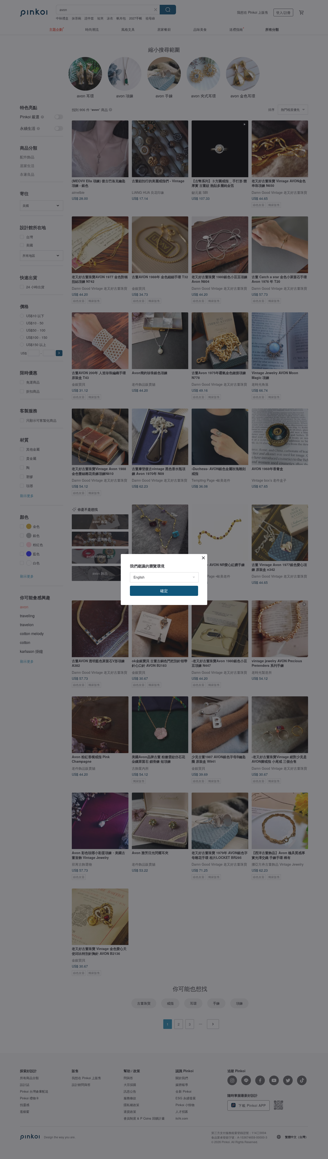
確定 (164, 590)
